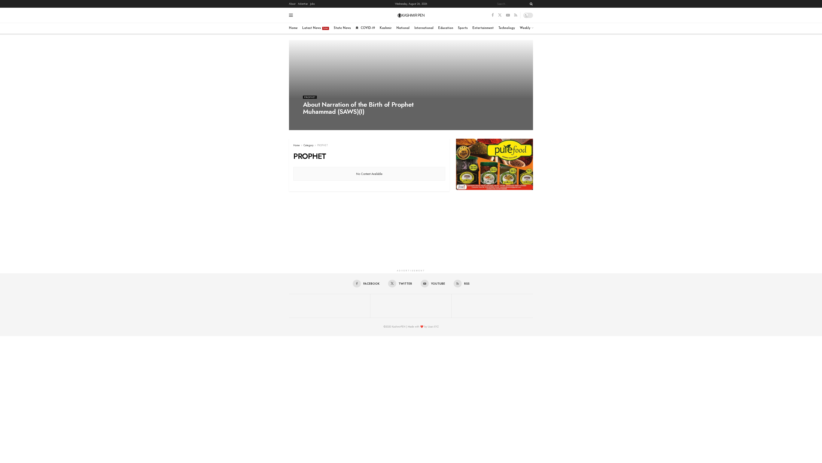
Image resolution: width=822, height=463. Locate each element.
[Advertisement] (411, 237)
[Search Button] (530, 4)
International (423, 28)
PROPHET (310, 97)
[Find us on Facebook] (492, 15)
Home (293, 28)
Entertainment (483, 28)
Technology (506, 28)
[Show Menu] (291, 15)
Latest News (315, 28)
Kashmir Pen (313, 120)
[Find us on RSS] (515, 15)
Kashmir (386, 28)
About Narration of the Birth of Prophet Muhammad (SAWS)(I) (358, 108)
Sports (463, 28)
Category (308, 145)
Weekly (525, 28)
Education (445, 28)
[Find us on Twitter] (500, 15)
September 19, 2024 (338, 120)
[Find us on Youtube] (508, 15)
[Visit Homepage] (411, 15)
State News (342, 28)
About (292, 4)
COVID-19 (368, 28)
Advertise (303, 4)
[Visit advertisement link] (494, 164)
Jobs (312, 4)
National (403, 28)
